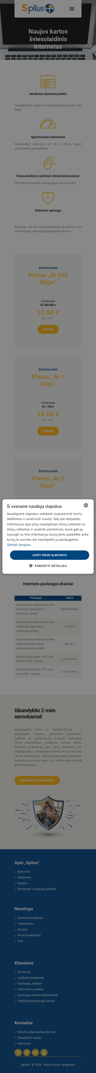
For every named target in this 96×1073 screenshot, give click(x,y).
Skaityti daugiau (19, 545)
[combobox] (85, 505)
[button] (48, 565)
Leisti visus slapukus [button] (49, 555)
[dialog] (48, 536)
